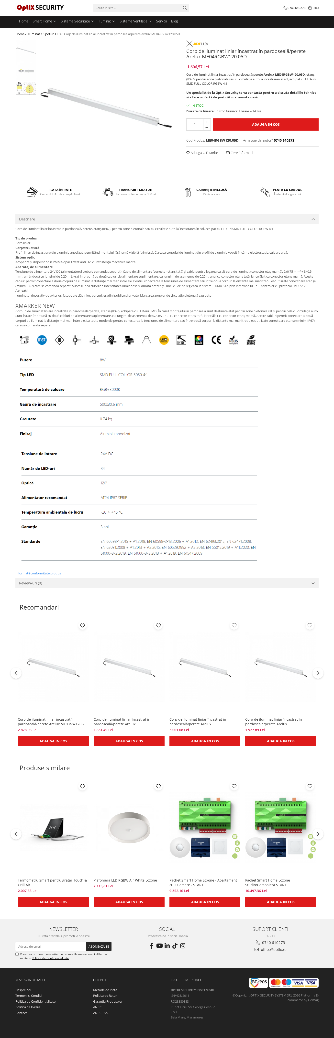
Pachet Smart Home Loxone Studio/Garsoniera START (267, 882)
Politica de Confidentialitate (50, 958)
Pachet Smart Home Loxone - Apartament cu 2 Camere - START (203, 882)
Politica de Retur (105, 995)
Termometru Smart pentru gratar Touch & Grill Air (52, 882)
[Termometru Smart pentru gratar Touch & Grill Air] (53, 828)
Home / (21, 34)
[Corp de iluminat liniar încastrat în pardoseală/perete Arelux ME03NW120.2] (53, 667)
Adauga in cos (266, 124)
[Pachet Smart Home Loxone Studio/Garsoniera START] (280, 828)
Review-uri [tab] (30, 583)
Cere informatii (241, 152)
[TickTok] (175, 945)
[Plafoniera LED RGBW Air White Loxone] (129, 828)
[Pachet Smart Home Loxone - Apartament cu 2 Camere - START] (204, 828)
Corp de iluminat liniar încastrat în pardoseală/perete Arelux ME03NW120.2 (51, 721)
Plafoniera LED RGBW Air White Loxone (125, 880)
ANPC (97, 1007)
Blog (174, 21)
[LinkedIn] (167, 945)
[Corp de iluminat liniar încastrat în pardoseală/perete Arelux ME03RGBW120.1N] (280, 667)
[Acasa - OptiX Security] (39, 8)
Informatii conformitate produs (38, 573)
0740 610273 (273, 942)
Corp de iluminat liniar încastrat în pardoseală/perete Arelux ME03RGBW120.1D (197, 721)
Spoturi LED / (53, 34)
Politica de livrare (27, 1007)
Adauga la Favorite (204, 152)
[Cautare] (184, 8)
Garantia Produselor (107, 1001)
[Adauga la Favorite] (82, 625)
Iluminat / (35, 34)
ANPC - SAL (101, 1013)
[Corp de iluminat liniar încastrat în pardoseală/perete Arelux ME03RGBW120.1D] (204, 667)
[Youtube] (159, 945)
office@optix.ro (273, 949)
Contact (21, 1013)
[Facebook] (151, 945)
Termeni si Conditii (28, 995)
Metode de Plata (105, 990)
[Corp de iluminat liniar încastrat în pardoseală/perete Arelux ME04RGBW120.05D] (106, 107)
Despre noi (23, 990)
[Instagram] (183, 945)
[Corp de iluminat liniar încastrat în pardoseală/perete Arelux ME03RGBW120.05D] (129, 667)
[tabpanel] (106, 107)
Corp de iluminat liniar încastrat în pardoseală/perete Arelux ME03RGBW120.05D (122, 721)
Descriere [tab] (27, 219)
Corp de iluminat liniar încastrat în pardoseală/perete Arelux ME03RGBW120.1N (273, 721)
